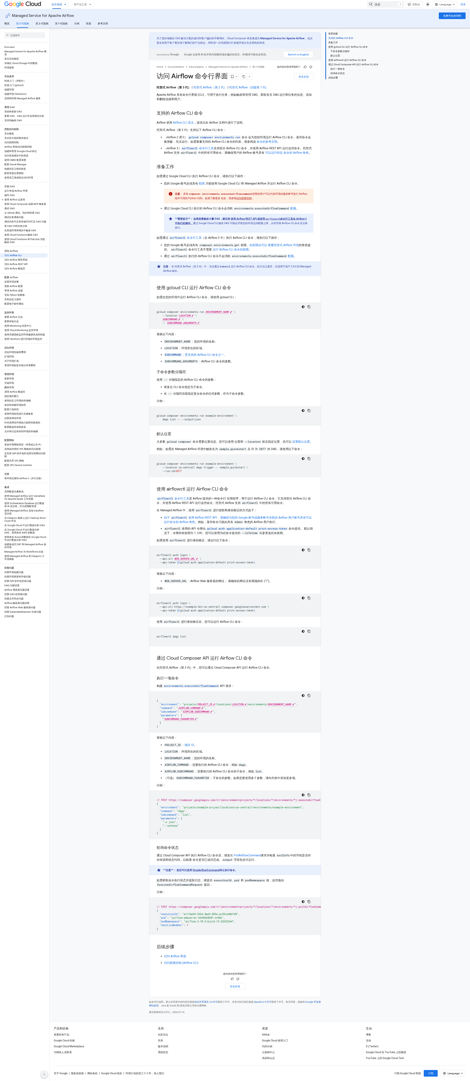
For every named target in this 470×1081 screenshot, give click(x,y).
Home (160, 66)
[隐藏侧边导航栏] (44, 1074)
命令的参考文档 (267, 141)
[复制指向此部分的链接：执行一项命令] (182, 678)
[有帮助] (305, 67)
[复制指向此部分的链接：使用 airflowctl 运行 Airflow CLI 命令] (232, 489)
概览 (7, 23)
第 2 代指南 (42, 23)
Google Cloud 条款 (111, 1073)
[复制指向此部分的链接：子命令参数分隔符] (189, 372)
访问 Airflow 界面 (175, 956)
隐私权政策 (77, 1073)
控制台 (416, 4)
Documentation (176, 66)
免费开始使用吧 (452, 15)
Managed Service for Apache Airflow (43, 15)
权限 (202, 183)
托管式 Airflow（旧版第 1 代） (248, 87)
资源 (88, 23)
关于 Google (61, 1073)
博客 (368, 1034)
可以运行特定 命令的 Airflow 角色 (287, 152)
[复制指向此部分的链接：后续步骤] (178, 947)
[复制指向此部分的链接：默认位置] (175, 434)
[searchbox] (24, 35)
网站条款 (92, 1073)
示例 (76, 23)
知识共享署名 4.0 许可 (206, 1001)
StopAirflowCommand (206, 870)
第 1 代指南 (61, 23)
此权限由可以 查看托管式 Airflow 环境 (274, 245)
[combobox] (385, 4)
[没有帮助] (310, 67)
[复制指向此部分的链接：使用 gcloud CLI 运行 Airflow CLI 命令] (234, 288)
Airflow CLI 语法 (183, 122)
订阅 (430, 1073)
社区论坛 (163, 1034)
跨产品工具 (80, 4)
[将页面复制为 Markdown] (244, 77)
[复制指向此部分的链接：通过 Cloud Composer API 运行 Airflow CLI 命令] (255, 658)
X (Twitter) (372, 1046)
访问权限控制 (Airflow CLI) (181, 963)
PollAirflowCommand (247, 855)
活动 (368, 1040)
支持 (160, 1040)
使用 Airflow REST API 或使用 (248, 218)
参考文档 (103, 23)
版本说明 (163, 1046)
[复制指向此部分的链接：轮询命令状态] (182, 848)
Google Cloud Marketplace (69, 1046)
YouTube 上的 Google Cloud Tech (385, 1058)
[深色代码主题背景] (303, 307)
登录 (463, 4)
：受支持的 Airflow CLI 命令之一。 (196, 354)
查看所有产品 (61, 1034)
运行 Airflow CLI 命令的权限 (231, 249)
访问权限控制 (244, 198)
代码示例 (267, 1046)
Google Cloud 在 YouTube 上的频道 (386, 1052)
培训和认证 (268, 1058)
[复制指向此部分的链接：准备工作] (178, 167)
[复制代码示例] (309, 307)
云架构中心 (268, 1052)
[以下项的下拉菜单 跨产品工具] (91, 4)
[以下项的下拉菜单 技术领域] (66, 4)
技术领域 (57, 4)
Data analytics (196, 66)
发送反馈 (304, 76)
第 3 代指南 (22, 23)
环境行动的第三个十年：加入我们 (145, 1073)
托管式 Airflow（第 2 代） (210, 87)
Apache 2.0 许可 (262, 1001)
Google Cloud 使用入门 (275, 1040)
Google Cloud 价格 (64, 1040)
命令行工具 (198, 148)
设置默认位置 (301, 441)
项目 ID (189, 745)
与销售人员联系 (63, 1052)
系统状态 (163, 1052)
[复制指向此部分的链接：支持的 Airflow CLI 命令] (206, 113)
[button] (24, 199)
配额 (293, 208)
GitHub (266, 1034)
